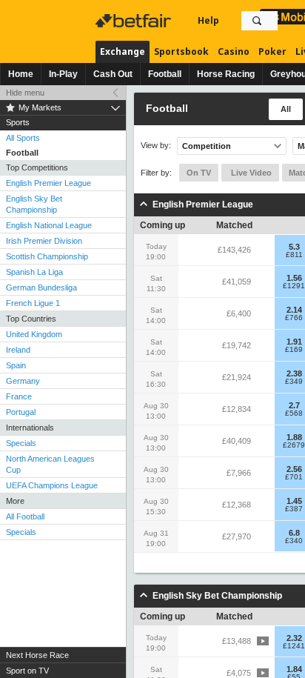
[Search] (256, 20)
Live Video (250, 172)
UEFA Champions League (52, 485)
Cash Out (113, 74)
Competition (206, 146)
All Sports (23, 137)
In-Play (63, 74)
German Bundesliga (41, 287)
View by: (156, 146)
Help (208, 20)
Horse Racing (226, 74)
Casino (233, 51)
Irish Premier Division (44, 240)
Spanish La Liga (34, 271)
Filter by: (156, 172)
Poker (272, 51)
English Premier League (48, 183)
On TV (199, 172)
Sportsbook (181, 51)
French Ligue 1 (33, 303)
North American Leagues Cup (50, 464)
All (286, 108)
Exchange (122, 51)
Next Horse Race (37, 655)
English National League (49, 225)
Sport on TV (27, 670)
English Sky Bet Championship (34, 204)
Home (20, 74)
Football (164, 74)
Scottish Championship (47, 256)
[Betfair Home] (134, 20)
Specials (21, 443)
